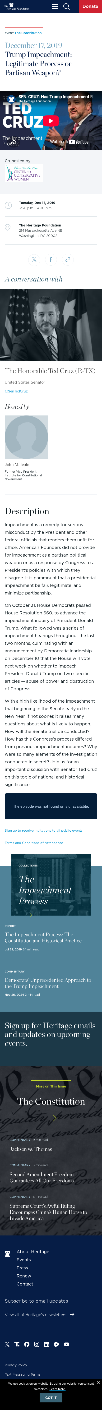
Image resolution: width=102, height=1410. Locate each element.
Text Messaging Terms (22, 1374)
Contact (25, 1283)
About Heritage (33, 1251)
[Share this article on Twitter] (34, 260)
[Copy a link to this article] (68, 260)
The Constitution (28, 33)
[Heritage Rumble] (56, 1345)
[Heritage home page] (8, 1254)
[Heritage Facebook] (26, 1345)
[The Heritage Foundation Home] (16, 6)
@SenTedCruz (16, 391)
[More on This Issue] (51, 1118)
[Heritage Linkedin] (46, 1345)
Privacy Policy (16, 1365)
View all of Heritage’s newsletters (35, 1315)
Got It (51, 1398)
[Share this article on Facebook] (51, 260)
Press (22, 1267)
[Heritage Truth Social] (16, 1345)
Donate (90, 6)
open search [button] (66, 6)
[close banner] (98, 1383)
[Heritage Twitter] (7, 1345)
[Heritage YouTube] (66, 1345)
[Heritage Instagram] (36, 1345)
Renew (24, 1275)
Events (24, 1259)
